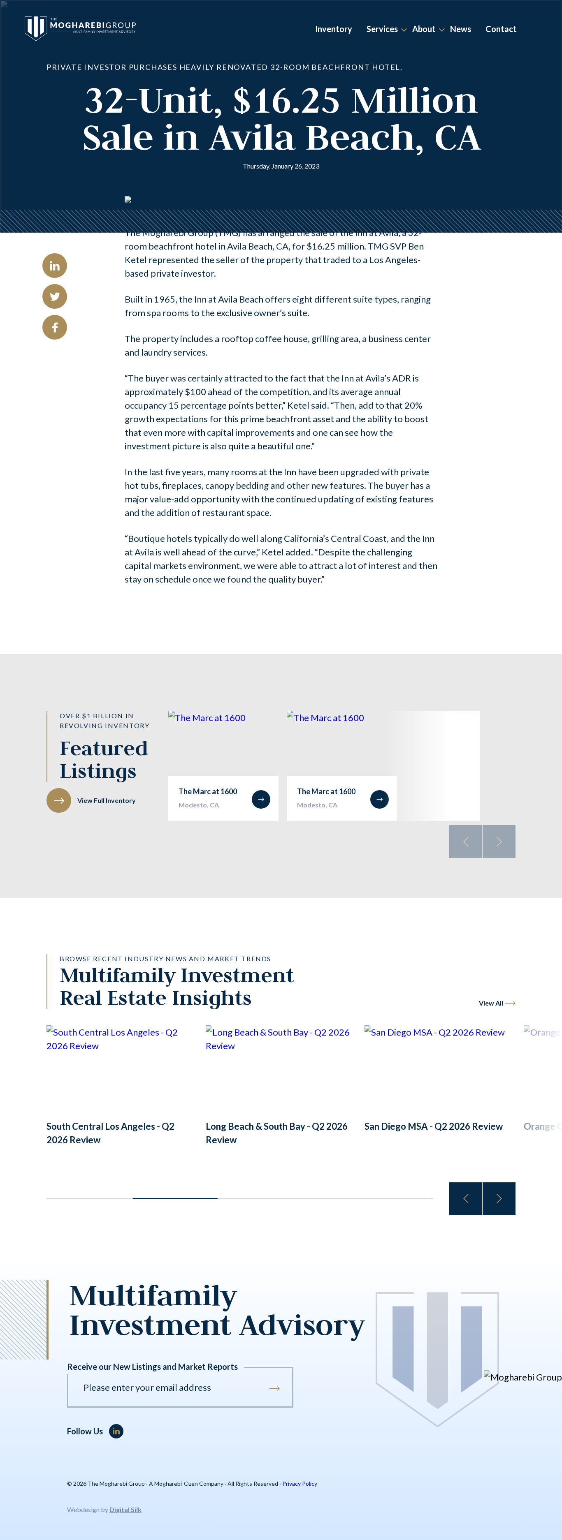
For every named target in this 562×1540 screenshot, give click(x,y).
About (424, 29)
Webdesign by (104, 1509)
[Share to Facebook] (54, 327)
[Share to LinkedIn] (54, 265)
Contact (501, 29)
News (460, 29)
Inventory (333, 29)
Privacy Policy (299, 1483)
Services (382, 29)
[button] (499, 1198)
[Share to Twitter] (54, 296)
